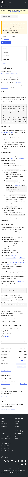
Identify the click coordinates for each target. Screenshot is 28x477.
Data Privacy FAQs (11, 258)
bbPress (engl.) (6, 448)
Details (5, 48)
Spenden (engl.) (19, 436)
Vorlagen (17, 426)
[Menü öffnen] (25, 2)
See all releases (17, 82)
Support (5, 63)
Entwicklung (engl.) (6, 436)
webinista (6, 39)
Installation (6, 55)
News (2, 421)
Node (11, 158)
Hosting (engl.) (5, 423)
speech (18, 363)
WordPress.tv (5, 438)
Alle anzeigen (23, 384)
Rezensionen (6, 52)
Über (2, 418)
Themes (17, 421)
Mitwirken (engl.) (19, 431)
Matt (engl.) (5, 446)
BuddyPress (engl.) (7, 451)
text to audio (23, 363)
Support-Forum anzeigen (7, 397)
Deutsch (7, 457)
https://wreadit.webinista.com (9, 73)
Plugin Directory (5, 6)
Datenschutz (4, 426)
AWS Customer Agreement (17, 262)
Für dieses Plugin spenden (8, 409)
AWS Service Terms (9, 264)
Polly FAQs (13, 255)
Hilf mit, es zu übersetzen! (14, 11)
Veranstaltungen (19, 433)
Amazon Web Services (7, 132)
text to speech (21, 366)
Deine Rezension (5, 384)
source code (4, 88)
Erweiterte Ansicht (6, 371)
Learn (2, 431)
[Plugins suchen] (16, 16)
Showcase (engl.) (19, 418)
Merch (17, 438)
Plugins (16, 423)
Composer (21, 158)
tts (25, 366)
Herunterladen (6, 42)
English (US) (24, 360)
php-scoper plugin (17, 185)
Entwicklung (6, 59)
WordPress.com (6, 443)
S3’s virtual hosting (19, 281)
